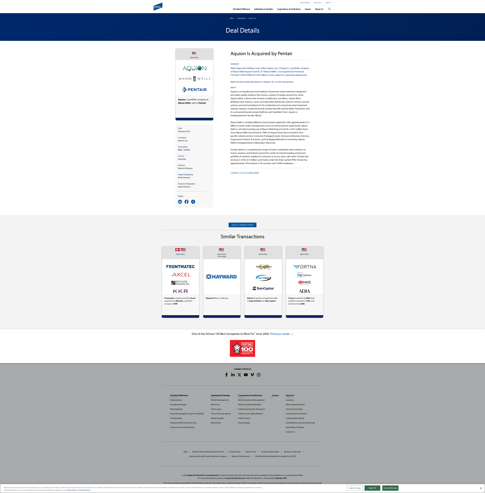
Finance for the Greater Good (182, 427)
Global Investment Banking (249, 404)
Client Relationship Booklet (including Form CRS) (275, 456)
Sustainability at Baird (295, 418)
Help (185, 451)
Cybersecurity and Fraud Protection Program (207, 456)
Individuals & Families (263, 9)
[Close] (481, 488)
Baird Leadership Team (295, 404)
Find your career (280, 334)
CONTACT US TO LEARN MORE (245, 172)
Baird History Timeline (295, 427)
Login (327, 2)
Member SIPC (281, 478)
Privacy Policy (234, 451)
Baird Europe (305, 2)
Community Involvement (296, 413)
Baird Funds (216, 422)
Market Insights (217, 418)
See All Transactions (242, 225)
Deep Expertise (176, 409)
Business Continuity (292, 451)
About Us (319, 9)
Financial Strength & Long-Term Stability (187, 413)
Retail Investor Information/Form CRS (208, 451)
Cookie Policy (71, 490)
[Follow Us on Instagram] (259, 375)
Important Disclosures (235, 478)
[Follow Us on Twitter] (239, 375)
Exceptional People (178, 404)
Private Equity (244, 422)
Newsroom (317, 2)
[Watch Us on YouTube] (246, 375)
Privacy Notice (85, 490)
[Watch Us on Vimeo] (252, 375)
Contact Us (290, 432)
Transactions (241, 18)
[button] (329, 9)
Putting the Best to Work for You (183, 422)
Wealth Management (220, 400)
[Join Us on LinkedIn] (233, 375)
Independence (176, 400)
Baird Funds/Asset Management (251, 400)
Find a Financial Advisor (221, 413)
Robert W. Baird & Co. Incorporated (203, 475)
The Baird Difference (241, 9)
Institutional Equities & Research (251, 409)
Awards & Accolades (294, 409)
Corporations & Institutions (289, 9)
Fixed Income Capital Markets (250, 413)
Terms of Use (251, 451)
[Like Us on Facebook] (226, 375)
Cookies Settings (355, 488)
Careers (308, 9)
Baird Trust (215, 404)
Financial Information (270, 451)
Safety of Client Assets (241, 456)
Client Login (216, 409)
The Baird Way (176, 418)
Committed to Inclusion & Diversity (300, 422)
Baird (231, 18)
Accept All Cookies (390, 488)
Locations (290, 400)
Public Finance (244, 418)
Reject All (372, 488)
